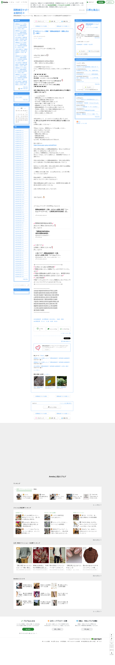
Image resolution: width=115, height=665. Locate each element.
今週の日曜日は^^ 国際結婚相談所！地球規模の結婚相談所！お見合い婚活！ (21, 52)
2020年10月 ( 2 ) (19, 259)
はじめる (28, 629)
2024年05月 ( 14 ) (19, 188)
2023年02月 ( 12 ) (19, 220)
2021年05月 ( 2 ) (19, 244)
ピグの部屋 (95, 27)
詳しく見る (57, 629)
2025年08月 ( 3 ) (19, 156)
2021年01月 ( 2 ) (19, 253)
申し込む (87, 629)
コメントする (52, 407)
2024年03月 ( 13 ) (19, 192)
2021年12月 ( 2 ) (19, 229)
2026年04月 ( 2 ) (19, 139)
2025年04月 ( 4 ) (19, 165)
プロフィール (89, 27)
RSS (79, 122)
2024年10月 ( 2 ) (19, 178)
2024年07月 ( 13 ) (19, 184)
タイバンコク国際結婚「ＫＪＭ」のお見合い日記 (88, 106)
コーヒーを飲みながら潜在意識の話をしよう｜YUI (88, 99)
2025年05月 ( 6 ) (19, 162)
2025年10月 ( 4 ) (19, 152)
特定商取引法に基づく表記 (89, 641)
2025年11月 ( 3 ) (19, 150)
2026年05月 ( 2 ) (19, 137)
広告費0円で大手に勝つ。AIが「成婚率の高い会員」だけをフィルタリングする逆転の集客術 (88, 70)
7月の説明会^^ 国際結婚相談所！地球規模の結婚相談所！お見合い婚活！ (21, 64)
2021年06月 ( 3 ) (19, 242)
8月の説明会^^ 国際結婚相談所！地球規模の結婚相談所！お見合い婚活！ (51, 366)
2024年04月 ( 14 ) (19, 190)
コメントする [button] (53, 329)
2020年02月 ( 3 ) (19, 272)
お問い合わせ (56, 641)
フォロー (47, 349)
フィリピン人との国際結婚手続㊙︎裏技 (85, 110)
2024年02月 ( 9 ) (19, 195)
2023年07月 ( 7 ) (19, 210)
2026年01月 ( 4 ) (19, 145)
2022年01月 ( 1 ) (19, 227)
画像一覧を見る (24, 88)
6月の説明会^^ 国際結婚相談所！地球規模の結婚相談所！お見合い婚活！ (21, 83)
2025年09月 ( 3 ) (19, 154)
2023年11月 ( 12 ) (19, 201)
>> (25, 108)
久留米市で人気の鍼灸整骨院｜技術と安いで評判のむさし (88, 67)
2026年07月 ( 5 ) (19, 132)
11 (19, 116)
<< (18, 108)
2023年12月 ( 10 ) (19, 199)
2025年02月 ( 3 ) (19, 169)
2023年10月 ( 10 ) (19, 203)
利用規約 (64, 641)
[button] (112, 653)
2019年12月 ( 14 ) (19, 276)
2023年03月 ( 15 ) (19, 218)
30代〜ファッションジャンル (24, 489)
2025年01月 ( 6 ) (19, 171)
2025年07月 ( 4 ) (19, 158)
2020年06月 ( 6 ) (19, 268)
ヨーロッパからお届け (50, 512)
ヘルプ (100, 641)
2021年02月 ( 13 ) (19, 251)
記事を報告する (67, 341)
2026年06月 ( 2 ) (19, 135)
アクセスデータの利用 (74, 641)
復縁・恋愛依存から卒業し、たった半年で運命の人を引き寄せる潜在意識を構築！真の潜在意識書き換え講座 (88, 78)
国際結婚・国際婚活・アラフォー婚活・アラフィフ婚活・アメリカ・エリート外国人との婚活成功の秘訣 (88, 114)
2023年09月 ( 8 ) (19, 205)
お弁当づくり (19, 512)
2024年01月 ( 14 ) (19, 197)
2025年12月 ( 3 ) (19, 147)
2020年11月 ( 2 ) (19, 257)
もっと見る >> (37, 370)
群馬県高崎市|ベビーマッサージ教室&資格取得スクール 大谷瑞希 (88, 74)
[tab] (24, 489)
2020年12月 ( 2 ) (19, 255)
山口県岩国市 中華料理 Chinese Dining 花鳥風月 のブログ (88, 103)
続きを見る (97, 37)
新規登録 (101, 2)
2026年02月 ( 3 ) (19, 143)
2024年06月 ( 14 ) (19, 186)
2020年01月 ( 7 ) (19, 274)
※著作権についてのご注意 (81, 123)
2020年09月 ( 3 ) (19, 261)
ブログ (39, 38)
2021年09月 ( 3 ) (19, 235)
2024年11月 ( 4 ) (19, 175)
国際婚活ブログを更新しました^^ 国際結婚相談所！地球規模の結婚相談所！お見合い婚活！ (52, 358)
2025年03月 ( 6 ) (19, 167)
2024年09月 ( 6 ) (19, 180)
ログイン (110, 2)
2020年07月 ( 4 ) (19, 265)
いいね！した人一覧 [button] (66, 333)
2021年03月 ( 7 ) (19, 248)
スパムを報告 (46, 641)
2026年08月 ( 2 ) (19, 130)
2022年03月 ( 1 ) (19, 225)
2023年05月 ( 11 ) (19, 214)
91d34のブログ (80, 81)
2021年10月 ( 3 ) (19, 233)
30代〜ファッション (78, 512)
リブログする (65, 329)
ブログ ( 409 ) (18, 97)
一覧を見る (97, 84)
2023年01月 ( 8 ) (19, 223)
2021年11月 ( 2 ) (19, 231)
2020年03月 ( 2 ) (19, 270)
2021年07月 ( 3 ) (19, 240)
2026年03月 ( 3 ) (19, 141)
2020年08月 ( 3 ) (19, 263)
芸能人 (35, 489)
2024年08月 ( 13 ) (19, 182)
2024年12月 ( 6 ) (19, 173)
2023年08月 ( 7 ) (19, 208)
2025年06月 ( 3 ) (19, 160)
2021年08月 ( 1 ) (19, 238)
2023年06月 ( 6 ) (19, 212)
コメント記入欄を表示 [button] (65, 403)
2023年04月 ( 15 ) (19, 216)
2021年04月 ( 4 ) (19, 246)
